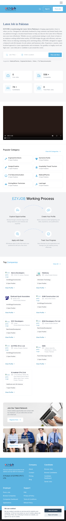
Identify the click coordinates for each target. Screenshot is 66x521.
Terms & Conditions (30, 499)
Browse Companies (9, 496)
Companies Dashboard (10, 499)
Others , (35, 61)
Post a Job (6, 492)
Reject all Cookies (53, 514)
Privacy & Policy (29, 496)
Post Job (58, 9)
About (31, 469)
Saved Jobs (48, 481)
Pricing (31, 476)
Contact (31, 472)
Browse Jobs (48, 469)
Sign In (47, 9)
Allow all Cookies (52, 510)
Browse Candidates (50, 472)
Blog (30, 479)
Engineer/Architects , (26, 61)
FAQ (25, 492)
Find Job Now (55, 55)
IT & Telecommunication (44, 61)
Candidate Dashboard (47, 477)
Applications (7, 503)
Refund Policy (28, 503)
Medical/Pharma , (15, 61)
